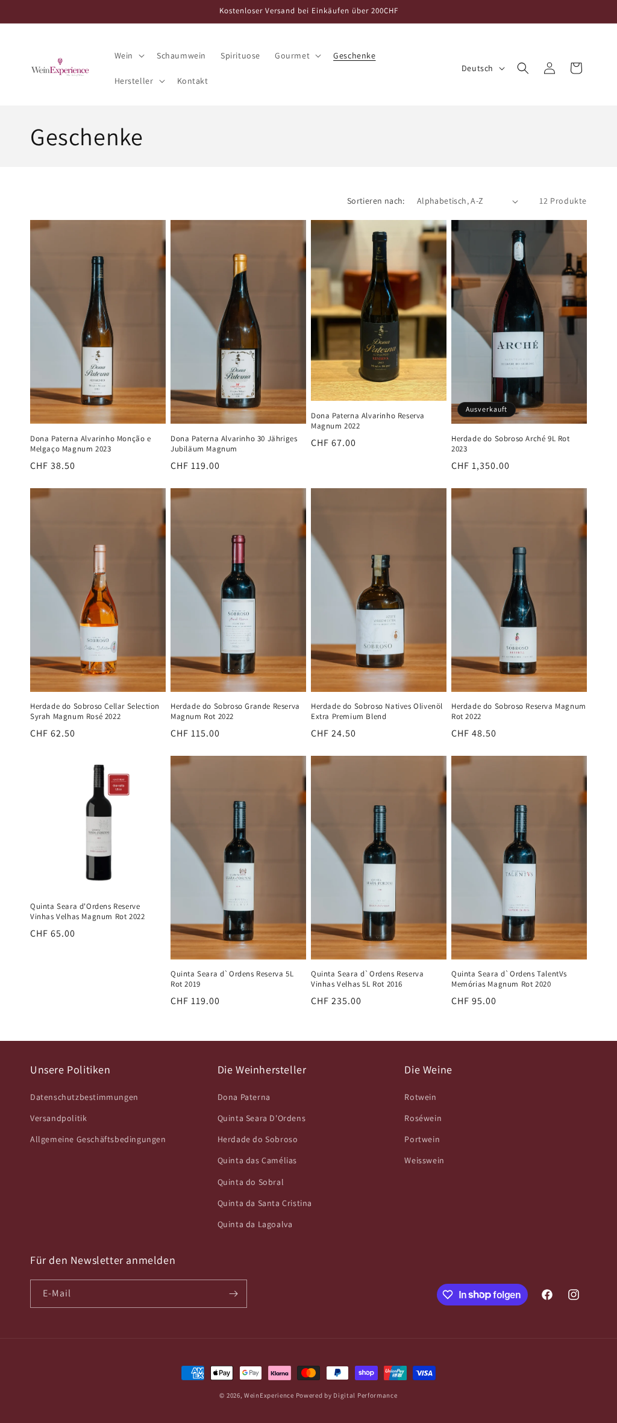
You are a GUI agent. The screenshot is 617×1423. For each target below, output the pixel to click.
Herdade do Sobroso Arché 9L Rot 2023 (510, 444)
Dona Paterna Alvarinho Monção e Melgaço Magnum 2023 (90, 444)
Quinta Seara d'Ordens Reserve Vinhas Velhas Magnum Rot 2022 (87, 912)
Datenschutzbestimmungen (84, 1097)
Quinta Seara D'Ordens (262, 1118)
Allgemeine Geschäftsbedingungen (98, 1139)
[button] (128, 55)
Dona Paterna (244, 1097)
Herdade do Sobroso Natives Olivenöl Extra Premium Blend (377, 711)
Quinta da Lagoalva (255, 1224)
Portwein (422, 1139)
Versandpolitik (58, 1118)
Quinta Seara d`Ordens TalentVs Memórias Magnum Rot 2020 (509, 979)
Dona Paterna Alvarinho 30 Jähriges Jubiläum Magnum (234, 444)
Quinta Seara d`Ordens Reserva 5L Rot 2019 (232, 979)
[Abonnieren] (233, 1294)
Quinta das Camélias (257, 1160)
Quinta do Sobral (251, 1181)
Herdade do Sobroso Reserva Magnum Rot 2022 (518, 711)
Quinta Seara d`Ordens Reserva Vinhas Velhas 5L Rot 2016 (367, 979)
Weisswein (424, 1160)
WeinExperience (269, 1395)
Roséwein (423, 1118)
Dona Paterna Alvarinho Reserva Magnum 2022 (368, 421)
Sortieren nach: (376, 200)
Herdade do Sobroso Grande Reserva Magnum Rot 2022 (235, 711)
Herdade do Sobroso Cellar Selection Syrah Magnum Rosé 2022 (95, 711)
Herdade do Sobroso (258, 1139)
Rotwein (420, 1097)
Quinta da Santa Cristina (265, 1203)
